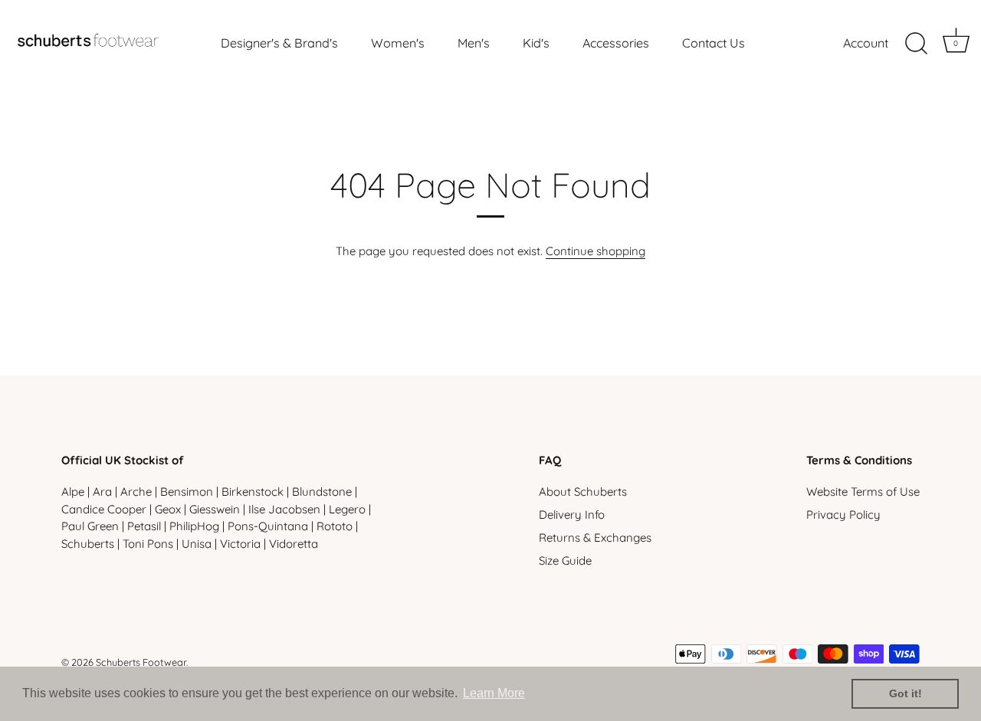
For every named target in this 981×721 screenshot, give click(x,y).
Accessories (615, 43)
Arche (136, 491)
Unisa (197, 543)
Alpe (72, 491)
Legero (347, 509)
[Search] (916, 44)
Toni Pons (148, 543)
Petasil (144, 526)
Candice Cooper (103, 509)
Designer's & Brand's (279, 43)
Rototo (335, 526)
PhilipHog (194, 526)
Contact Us (713, 43)
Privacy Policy (843, 514)
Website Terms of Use (863, 491)
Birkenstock (252, 491)
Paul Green (90, 526)
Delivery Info (572, 514)
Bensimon (186, 491)
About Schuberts (583, 491)
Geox (168, 509)
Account (865, 43)
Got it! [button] (905, 693)
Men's (474, 43)
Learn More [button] (494, 693)
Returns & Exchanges (595, 537)
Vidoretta (293, 543)
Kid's (536, 43)
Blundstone (322, 491)
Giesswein (214, 509)
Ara (102, 491)
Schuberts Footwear (141, 662)
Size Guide (565, 560)
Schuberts (87, 543)
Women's (398, 43)
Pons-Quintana (268, 526)
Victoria (240, 543)
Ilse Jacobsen (284, 509)
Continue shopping (595, 251)
